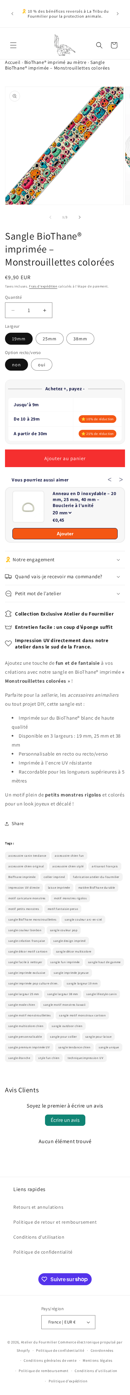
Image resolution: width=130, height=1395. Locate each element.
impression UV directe (24, 888)
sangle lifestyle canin (101, 994)
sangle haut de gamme (104, 962)
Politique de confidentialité (43, 1252)
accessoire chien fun (69, 856)
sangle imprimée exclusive (26, 973)
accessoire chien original (26, 866)
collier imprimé (54, 877)
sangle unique (109, 1047)
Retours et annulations (38, 1207)
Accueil (12, 62)
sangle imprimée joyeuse (71, 973)
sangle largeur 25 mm (23, 994)
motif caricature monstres (27, 898)
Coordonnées (102, 1350)
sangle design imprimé (69, 941)
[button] (13, 45)
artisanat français (105, 866)
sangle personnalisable (25, 1037)
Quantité (13, 297)
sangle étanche (19, 1058)
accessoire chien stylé (67, 866)
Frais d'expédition (43, 286)
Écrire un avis (65, 1120)
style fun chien (48, 1058)
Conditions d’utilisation (96, 1370)
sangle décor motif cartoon (28, 952)
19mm (19, 339)
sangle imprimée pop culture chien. (33, 983)
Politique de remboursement (43, 1370)
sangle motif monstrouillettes (29, 1015)
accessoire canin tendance (27, 856)
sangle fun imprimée (64, 962)
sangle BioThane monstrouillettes (32, 920)
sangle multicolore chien (25, 1026)
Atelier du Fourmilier (39, 1342)
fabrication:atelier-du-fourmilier (96, 877)
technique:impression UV (85, 1058)
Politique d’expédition (68, 1381)
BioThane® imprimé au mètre (55, 62)
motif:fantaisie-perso (63, 909)
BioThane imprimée (21, 877)
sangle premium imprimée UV (29, 1047)
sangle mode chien (21, 1005)
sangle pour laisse (98, 1037)
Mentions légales (97, 1360)
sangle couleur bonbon (25, 930)
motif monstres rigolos (70, 898)
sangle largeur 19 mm (82, 983)
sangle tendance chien (74, 1047)
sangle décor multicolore (73, 952)
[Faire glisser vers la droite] (79, 217)
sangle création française (26, 941)
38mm (80, 339)
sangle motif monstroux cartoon (82, 1015)
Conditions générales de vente (50, 1360)
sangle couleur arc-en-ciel (83, 920)
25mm (50, 339)
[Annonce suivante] (117, 13)
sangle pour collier (63, 1037)
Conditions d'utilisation (38, 1237)
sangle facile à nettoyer (25, 962)
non (16, 365)
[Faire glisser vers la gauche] (50, 217)
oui (41, 365)
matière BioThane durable (96, 888)
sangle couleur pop (64, 930)
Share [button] (18, 823)
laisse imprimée (59, 888)
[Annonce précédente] (12, 13)
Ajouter (65, 533)
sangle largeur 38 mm (62, 994)
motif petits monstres (23, 909)
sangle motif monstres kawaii (64, 1005)
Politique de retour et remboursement (55, 1222)
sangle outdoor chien (67, 1026)
